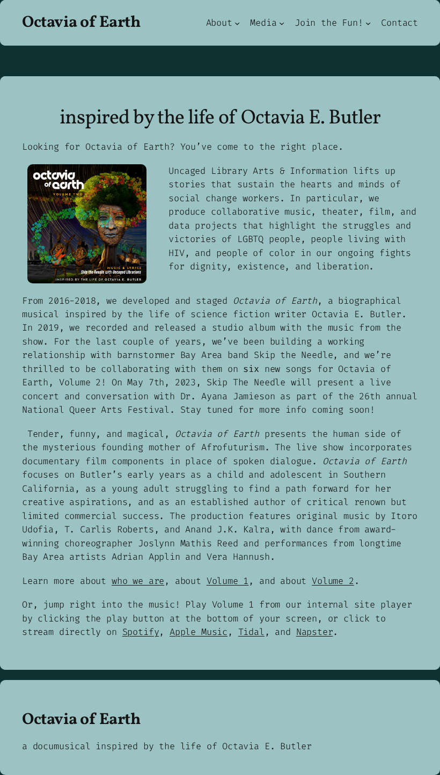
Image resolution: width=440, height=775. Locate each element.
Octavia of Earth (81, 22)
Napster (314, 632)
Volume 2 (333, 581)
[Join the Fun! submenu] (368, 22)
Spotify (140, 632)
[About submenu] (237, 22)
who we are (138, 581)
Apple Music (199, 632)
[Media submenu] (281, 22)
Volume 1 (228, 581)
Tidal (251, 632)
